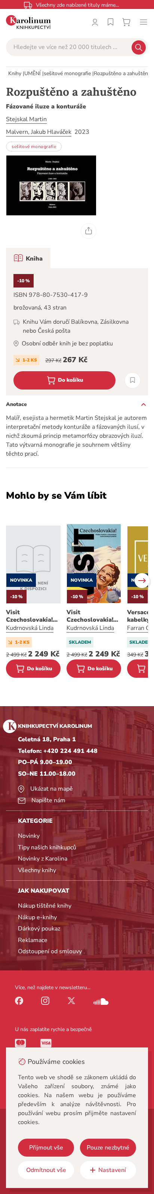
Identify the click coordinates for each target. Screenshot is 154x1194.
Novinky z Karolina (42, 859)
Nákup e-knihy (37, 917)
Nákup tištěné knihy (44, 906)
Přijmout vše (46, 1148)
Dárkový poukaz (39, 928)
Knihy (14, 73)
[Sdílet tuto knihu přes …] (88, 231)
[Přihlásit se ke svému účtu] (95, 22)
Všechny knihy (37, 870)
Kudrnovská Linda (29, 628)
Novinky (29, 836)
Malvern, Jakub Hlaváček (38, 132)
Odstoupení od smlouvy (50, 951)
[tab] (28, 258)
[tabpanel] (77, 332)
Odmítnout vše (46, 1170)
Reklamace (32, 940)
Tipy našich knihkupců (47, 847)
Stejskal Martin (26, 119)
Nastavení (112, 1170)
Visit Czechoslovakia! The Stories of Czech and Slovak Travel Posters (32, 616)
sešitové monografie (67, 73)
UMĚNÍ (32, 73)
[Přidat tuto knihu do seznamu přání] (132, 380)
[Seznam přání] (111, 22)
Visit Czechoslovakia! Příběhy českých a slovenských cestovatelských (93, 616)
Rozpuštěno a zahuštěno (122, 73)
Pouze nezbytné (108, 1148)
